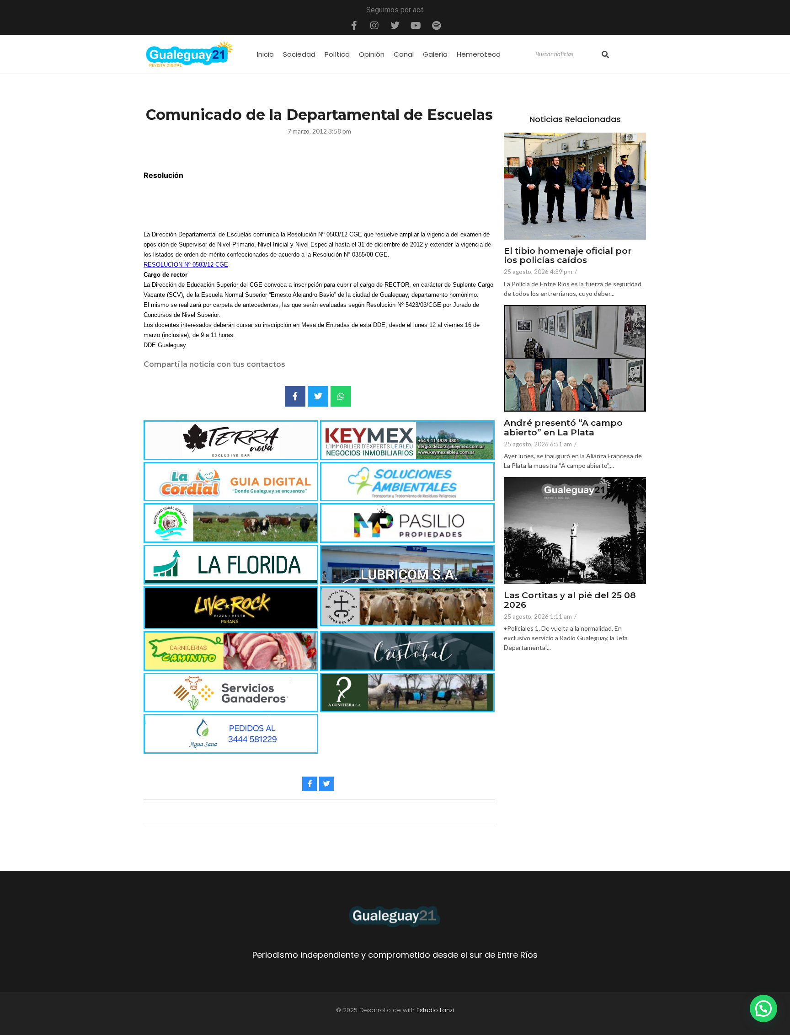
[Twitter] (395, 25)
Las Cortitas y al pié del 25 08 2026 (570, 600)
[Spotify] (436, 25)
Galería (435, 54)
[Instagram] (374, 25)
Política (337, 54)
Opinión (371, 54)
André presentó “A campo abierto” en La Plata (563, 428)
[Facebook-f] (354, 25)
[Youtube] (415, 25)
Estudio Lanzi (435, 1010)
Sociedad (299, 54)
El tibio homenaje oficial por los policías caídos (568, 256)
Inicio (265, 54)
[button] (763, 1008)
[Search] (605, 54)
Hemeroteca (479, 54)
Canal (404, 54)
